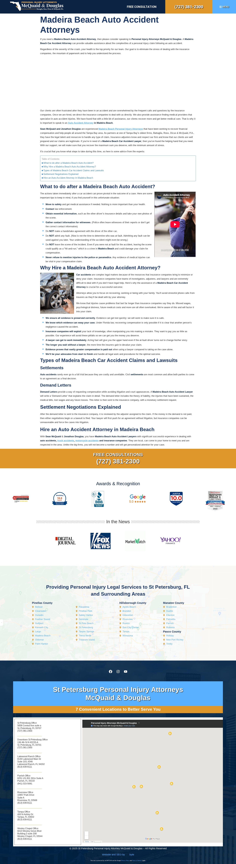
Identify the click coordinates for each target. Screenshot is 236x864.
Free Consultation (141, 6)
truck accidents (65, 440)
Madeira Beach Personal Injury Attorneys (120, 129)
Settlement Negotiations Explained (60, 174)
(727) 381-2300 (188, 6)
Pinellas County (42, 602)
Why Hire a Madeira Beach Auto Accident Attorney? (69, 166)
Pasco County (172, 631)
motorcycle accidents (87, 440)
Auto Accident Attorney (80, 123)
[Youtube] (125, 671)
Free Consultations (118, 454)
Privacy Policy (125, 860)
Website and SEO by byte (118, 854)
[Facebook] (110, 671)
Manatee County (173, 602)
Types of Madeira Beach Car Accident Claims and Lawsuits (73, 170)
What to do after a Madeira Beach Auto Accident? (68, 163)
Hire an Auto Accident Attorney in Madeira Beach (68, 178)
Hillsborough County (132, 602)
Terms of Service (137, 860)
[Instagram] (118, 671)
